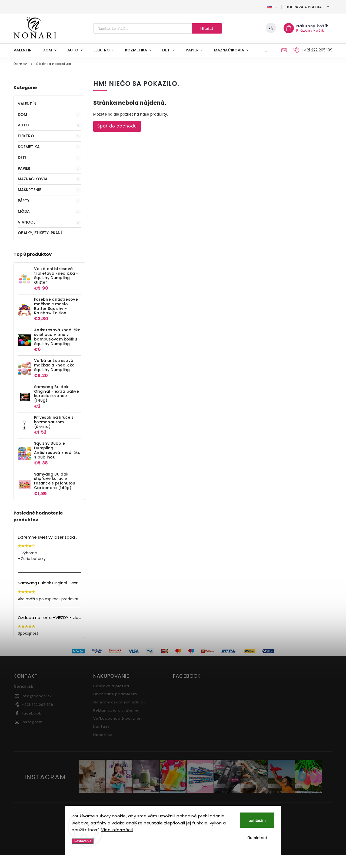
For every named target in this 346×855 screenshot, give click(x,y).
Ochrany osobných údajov (119, 702)
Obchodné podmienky (115, 694)
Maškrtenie (29, 189)
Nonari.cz (102, 734)
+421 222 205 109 (37, 704)
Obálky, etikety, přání (40, 232)
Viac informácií (117, 830)
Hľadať (207, 28)
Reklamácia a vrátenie (115, 710)
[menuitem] (25, 50)
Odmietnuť (257, 837)
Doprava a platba (303, 6)
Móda (24, 211)
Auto (23, 125)
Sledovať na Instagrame (297, 792)
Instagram (32, 722)
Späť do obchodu (117, 126)
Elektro (26, 136)
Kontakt (101, 726)
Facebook (31, 713)
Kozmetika (29, 146)
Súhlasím (257, 820)
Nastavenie (82, 841)
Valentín (27, 103)
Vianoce (26, 222)
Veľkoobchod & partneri (117, 718)
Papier (24, 168)
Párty (24, 200)
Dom (22, 114)
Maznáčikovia (33, 179)
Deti (22, 157)
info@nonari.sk (37, 696)
